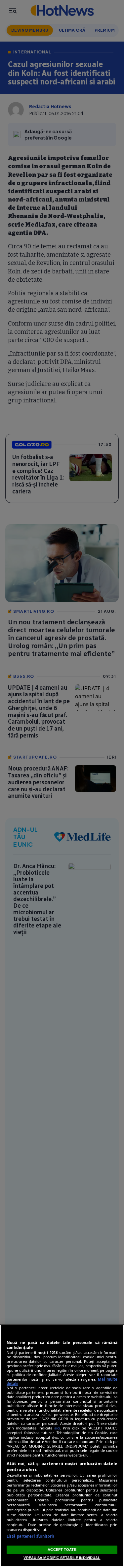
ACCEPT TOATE (62, 1549)
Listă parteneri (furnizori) (30, 1536)
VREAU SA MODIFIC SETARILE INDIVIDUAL (61, 1558)
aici (57, 1428)
